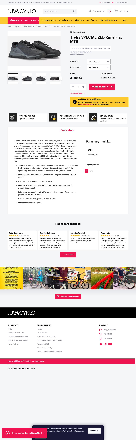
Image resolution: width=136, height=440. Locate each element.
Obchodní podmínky (23, 2)
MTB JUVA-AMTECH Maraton (18, 340)
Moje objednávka (64, 2)
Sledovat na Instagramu (70, 296)
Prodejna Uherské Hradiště (18, 336)
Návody (40, 329)
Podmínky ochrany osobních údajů (44, 2)
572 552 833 (108, 334)
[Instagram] (105, 343)
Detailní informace (76, 93)
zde (82, 431)
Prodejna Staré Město (16, 333)
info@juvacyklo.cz (86, 104)
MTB (92, 171)
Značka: (77, 54)
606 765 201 (108, 338)
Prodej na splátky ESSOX (46, 336)
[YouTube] (110, 343)
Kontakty (11, 2)
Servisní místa (13, 344)
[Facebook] (101, 343)
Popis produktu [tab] (67, 130)
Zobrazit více (68, 255)
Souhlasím (94, 431)
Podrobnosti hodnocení (102, 48)
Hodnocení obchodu (68, 223)
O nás (10, 329)
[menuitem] (23, 20)
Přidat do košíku (100, 86)
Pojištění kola (42, 333)
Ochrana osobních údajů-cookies (49, 352)
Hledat (74, 11)
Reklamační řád (43, 344)
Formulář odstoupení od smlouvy (49, 340)
